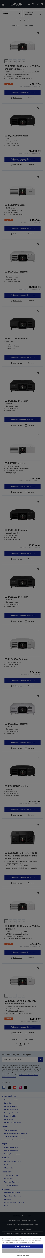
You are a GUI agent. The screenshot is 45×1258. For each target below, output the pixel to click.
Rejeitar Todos (22, 1251)
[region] (22, 1247)
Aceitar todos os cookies (22, 1246)
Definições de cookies (22, 1255)
